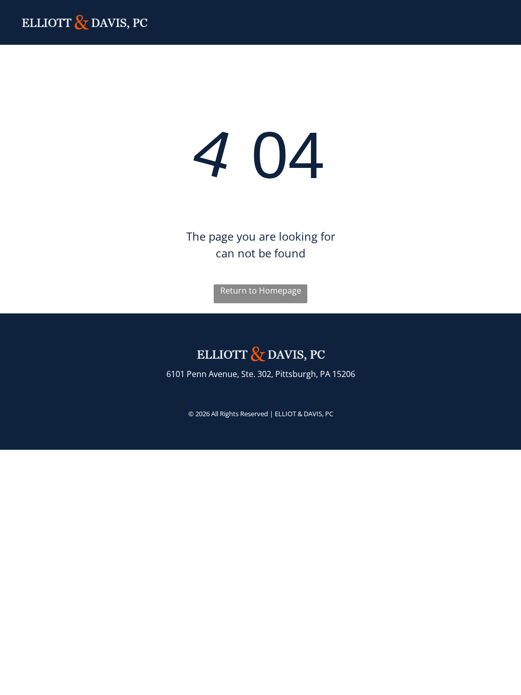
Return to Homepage (260, 290)
